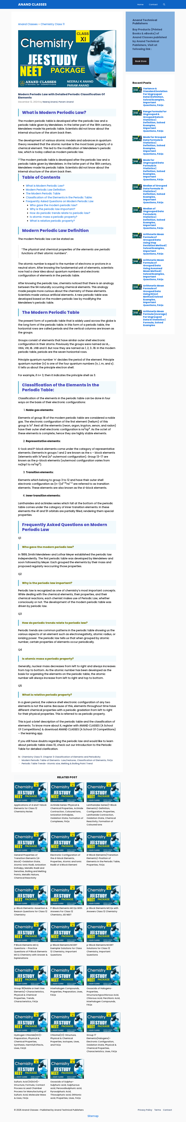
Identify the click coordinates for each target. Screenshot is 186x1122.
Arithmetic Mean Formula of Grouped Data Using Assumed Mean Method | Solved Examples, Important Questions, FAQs (154, 269)
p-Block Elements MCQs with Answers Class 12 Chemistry (102, 910)
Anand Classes (28, 24)
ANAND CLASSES (32, 4)
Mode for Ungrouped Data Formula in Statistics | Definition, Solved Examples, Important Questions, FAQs (154, 169)
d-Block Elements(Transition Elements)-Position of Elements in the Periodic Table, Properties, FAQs (103, 859)
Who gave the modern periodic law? (53, 205)
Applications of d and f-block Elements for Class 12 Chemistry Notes (30, 808)
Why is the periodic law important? (52, 209)
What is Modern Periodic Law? (45, 186)
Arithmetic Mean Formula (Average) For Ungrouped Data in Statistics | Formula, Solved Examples (155, 318)
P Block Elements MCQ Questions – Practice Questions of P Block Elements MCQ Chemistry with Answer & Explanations (31, 951)
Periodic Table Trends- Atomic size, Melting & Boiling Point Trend (57, 763)
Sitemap (93, 1116)
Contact (153, 4)
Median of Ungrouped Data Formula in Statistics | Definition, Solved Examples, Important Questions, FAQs (154, 218)
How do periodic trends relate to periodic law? (60, 213)
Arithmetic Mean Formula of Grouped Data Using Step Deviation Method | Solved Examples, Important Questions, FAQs (154, 244)
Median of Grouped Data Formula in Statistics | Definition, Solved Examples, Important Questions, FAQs (155, 194)
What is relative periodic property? (52, 221)
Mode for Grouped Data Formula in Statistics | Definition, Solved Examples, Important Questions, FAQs (154, 145)
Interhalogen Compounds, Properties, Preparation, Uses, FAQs (66, 991)
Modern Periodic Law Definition (45, 190)
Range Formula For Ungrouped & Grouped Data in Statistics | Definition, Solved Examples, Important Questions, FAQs (155, 121)
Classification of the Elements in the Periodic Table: (59, 197)
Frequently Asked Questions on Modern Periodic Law (60, 201)
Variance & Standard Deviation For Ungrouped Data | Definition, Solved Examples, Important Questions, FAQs (155, 97)
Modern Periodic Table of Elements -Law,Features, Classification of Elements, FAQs (67, 760)
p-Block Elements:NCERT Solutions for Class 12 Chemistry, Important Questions (100, 949)
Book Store (140, 61)
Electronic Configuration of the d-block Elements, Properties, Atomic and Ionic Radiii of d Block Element (66, 859)
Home (140, 4)
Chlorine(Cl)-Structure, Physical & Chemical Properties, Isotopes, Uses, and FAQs (65, 1039)
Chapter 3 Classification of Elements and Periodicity (71, 756)
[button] (164, 4)
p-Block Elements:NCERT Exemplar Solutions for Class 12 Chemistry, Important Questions (66, 949)
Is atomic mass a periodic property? (53, 217)
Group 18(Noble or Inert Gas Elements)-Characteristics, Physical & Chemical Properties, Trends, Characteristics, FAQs (29, 995)
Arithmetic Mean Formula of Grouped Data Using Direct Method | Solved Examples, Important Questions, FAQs (153, 295)
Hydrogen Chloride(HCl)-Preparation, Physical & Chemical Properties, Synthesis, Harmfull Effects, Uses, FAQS (29, 1041)
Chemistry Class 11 (53, 24)
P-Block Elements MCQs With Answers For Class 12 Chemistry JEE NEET (66, 911)
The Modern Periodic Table (43, 193)
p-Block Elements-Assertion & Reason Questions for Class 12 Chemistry (30, 911)
